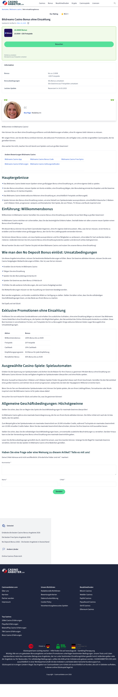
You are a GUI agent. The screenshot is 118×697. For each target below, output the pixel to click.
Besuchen (59, 44)
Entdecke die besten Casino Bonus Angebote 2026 (21, 532)
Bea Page (27, 113)
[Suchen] (114, 3)
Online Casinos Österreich (12, 556)
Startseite (5, 9)
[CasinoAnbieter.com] (13, 3)
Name (4, 480)
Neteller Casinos (86, 594)
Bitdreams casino (15, 9)
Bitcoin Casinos (86, 591)
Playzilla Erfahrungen (10, 624)
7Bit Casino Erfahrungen (11, 631)
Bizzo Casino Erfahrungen (12, 635)
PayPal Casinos (85, 598)
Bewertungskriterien (49, 594)
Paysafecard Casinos (88, 602)
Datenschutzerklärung (49, 598)
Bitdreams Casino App (13, 159)
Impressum (6, 602)
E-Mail (62, 480)
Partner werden (8, 598)
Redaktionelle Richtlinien (50, 591)
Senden (59, 492)
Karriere (5, 594)
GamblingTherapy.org (86, 650)
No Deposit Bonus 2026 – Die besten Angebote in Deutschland (25, 542)
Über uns (5, 591)
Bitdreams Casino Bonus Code (42, 159)
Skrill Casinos (85, 605)
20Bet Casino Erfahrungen (12, 620)
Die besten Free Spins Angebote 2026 (16, 537)
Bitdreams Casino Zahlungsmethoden (45, 164)
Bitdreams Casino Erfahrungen (16, 164)
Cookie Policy (46, 602)
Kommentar (6, 462)
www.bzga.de (71, 650)
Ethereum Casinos (87, 609)
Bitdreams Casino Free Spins (72, 159)
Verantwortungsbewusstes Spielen (54, 605)
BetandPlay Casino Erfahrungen (14, 628)
